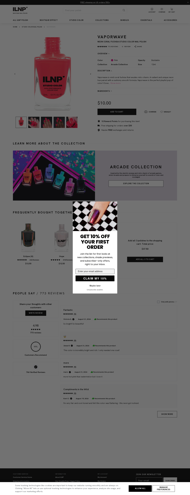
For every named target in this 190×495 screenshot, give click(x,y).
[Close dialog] (114, 204)
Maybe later (95, 285)
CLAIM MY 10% (95, 278)
